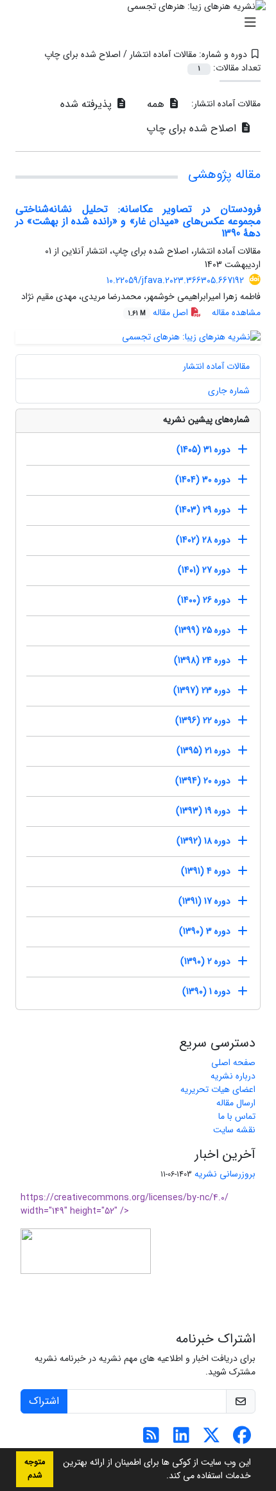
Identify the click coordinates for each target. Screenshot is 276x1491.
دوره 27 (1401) (204, 570)
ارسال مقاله (235, 1103)
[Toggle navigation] (142, 23)
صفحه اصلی (233, 1062)
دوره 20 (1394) (202, 781)
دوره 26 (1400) (203, 600)
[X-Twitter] (211, 1439)
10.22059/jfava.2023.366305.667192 (175, 280)
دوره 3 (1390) (204, 931)
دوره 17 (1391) (204, 901)
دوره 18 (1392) (203, 841)
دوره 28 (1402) (203, 540)
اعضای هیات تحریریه (217, 1089)
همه (157, 104)
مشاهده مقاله (236, 313)
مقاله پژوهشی (224, 174)
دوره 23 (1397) (201, 690)
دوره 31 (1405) (203, 450)
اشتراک (44, 1401)
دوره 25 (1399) (202, 630)
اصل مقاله (159, 313)
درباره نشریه (233, 1076)
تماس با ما (236, 1116)
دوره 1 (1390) (206, 991)
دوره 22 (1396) (202, 720)
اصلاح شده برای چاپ (192, 128)
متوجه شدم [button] (34, 1469)
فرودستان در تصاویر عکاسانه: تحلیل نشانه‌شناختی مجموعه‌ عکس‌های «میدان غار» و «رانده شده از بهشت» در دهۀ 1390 (138, 221)
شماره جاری (229, 391)
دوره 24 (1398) (202, 660)
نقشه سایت (234, 1130)
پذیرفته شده (87, 104)
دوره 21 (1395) (203, 751)
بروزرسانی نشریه (224, 1174)
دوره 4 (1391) (205, 871)
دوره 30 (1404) (202, 480)
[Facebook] (241, 1439)
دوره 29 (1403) (202, 510)
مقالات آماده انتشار (216, 366)
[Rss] (151, 1439)
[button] (162, 1477)
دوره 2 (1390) (205, 961)
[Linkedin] (181, 1439)
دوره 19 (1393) (203, 811)
